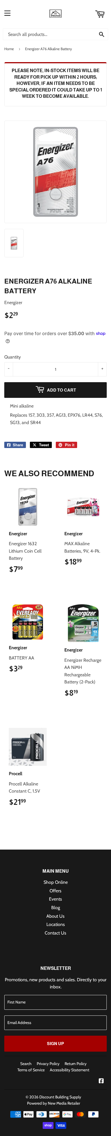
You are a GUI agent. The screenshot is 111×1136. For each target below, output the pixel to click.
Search (26, 1063)
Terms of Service (31, 1070)
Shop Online (56, 882)
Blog (55, 907)
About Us (55, 916)
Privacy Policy (48, 1063)
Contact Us (55, 933)
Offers (55, 890)
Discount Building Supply (60, 1097)
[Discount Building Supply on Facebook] (101, 1081)
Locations (55, 924)
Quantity (12, 357)
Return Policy (76, 1063)
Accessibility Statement (69, 1070)
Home (9, 48)
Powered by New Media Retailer (53, 1103)
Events (55, 899)
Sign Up (55, 1043)
